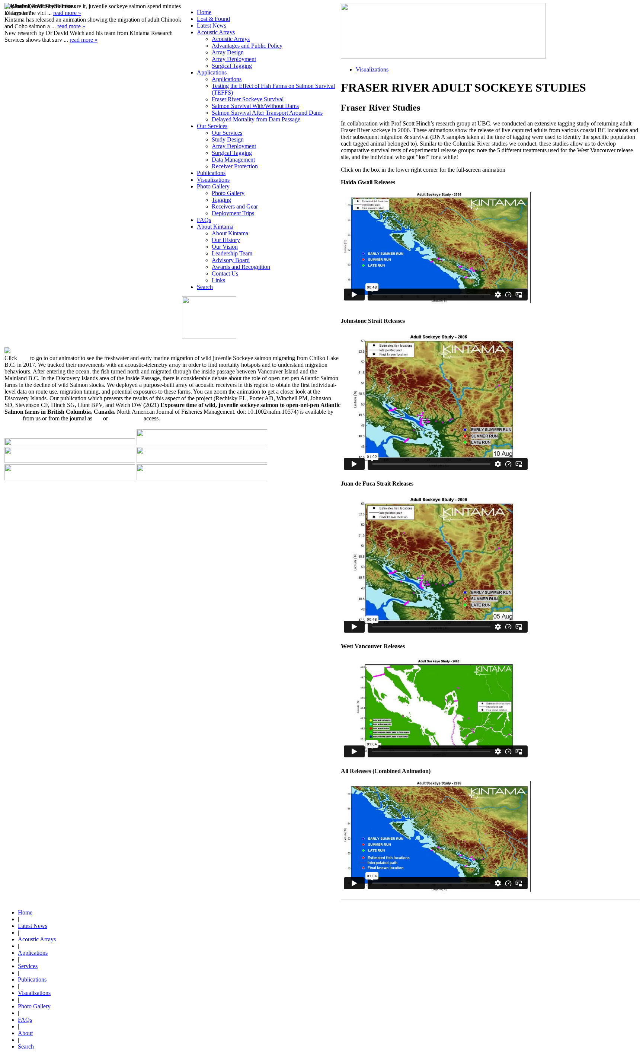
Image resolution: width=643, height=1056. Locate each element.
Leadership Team (232, 253)
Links (218, 280)
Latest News (211, 25)
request (12, 418)
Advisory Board (231, 260)
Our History (226, 240)
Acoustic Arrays (216, 32)
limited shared (125, 418)
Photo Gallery (213, 186)
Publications (211, 173)
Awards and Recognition (241, 267)
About (25, 1033)
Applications (212, 72)
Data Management (233, 159)
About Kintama (215, 226)
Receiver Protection (235, 166)
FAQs (204, 220)
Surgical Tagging (232, 66)
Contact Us (225, 273)
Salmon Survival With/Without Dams (255, 106)
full (98, 418)
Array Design (228, 52)
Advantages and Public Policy (247, 45)
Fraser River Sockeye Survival (248, 99)
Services (28, 966)
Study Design (228, 139)
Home (204, 12)
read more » (83, 39)
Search (205, 287)
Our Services (212, 126)
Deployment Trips (233, 213)
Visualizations (213, 179)
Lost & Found (213, 19)
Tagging (221, 200)
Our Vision (225, 247)
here (24, 358)
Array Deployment (234, 59)
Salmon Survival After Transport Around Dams (267, 112)
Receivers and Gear (235, 206)
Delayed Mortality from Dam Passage (256, 119)
